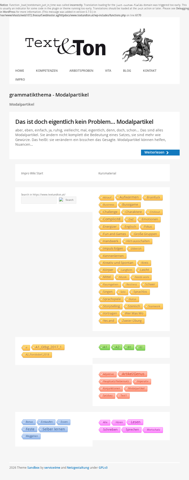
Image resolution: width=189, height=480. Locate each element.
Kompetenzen (47, 71)
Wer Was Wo (134, 313)
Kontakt (150, 71)
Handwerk (110, 241)
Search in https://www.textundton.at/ (43, 194)
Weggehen (32, 436)
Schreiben (110, 429)
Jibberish (136, 248)
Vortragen (110, 313)
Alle (105, 422)
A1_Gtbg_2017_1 (48, 347)
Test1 (124, 395)
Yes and (108, 320)
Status (132, 299)
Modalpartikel (136, 388)
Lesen (136, 422)
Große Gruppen (145, 234)
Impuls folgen (113, 248)
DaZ (131, 219)
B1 (129, 347)
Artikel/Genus (133, 373)
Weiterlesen (154, 152)
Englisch (130, 226)
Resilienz (131, 284)
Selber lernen (54, 429)
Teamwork (154, 306)
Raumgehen (110, 284)
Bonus (29, 422)
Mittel (107, 277)
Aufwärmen (129, 197)
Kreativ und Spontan (118, 263)
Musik (123, 277)
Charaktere (134, 212)
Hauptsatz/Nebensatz (116, 381)
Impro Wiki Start (32, 173)
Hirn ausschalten (138, 241)
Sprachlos (140, 292)
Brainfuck (153, 197)
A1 (105, 347)
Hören (119, 422)
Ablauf (107, 197)
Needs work (142, 277)
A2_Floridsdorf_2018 (37, 354)
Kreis (145, 263)
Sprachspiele (112, 299)
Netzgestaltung (78, 468)
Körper (108, 270)
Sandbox (33, 468)
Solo (123, 292)
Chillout (155, 212)
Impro (20, 79)
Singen (107, 292)
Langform (126, 270)
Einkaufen (47, 422)
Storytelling (111, 306)
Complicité (112, 219)
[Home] (89, 45)
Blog (127, 71)
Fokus (148, 226)
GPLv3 (103, 468)
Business (108, 204)
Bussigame (130, 204)
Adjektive (108, 374)
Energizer (110, 227)
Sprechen (132, 429)
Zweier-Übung (132, 321)
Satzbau (107, 395)
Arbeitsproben (81, 71)
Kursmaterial (107, 173)
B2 (141, 347)
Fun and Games (114, 234)
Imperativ (142, 381)
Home (19, 71)
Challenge (110, 212)
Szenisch (134, 306)
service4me (52, 468)
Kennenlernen (113, 256)
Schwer (150, 284)
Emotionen (150, 219)
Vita (108, 71)
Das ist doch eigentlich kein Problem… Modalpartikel (84, 122)
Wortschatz (153, 429)
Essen (64, 422)
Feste (30, 429)
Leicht (144, 270)
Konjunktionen (111, 388)
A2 (117, 347)
